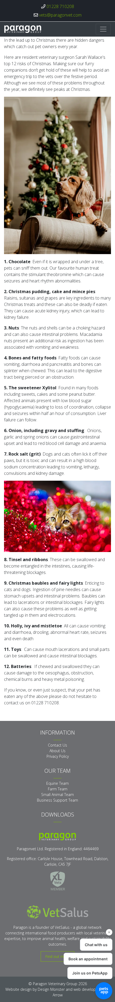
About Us (57, 750)
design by (42, 989)
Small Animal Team (57, 794)
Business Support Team (57, 800)
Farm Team (57, 788)
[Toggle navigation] (103, 29)
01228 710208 (60, 6)
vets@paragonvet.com (60, 15)
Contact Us (57, 745)
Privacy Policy (58, 756)
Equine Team (57, 783)
